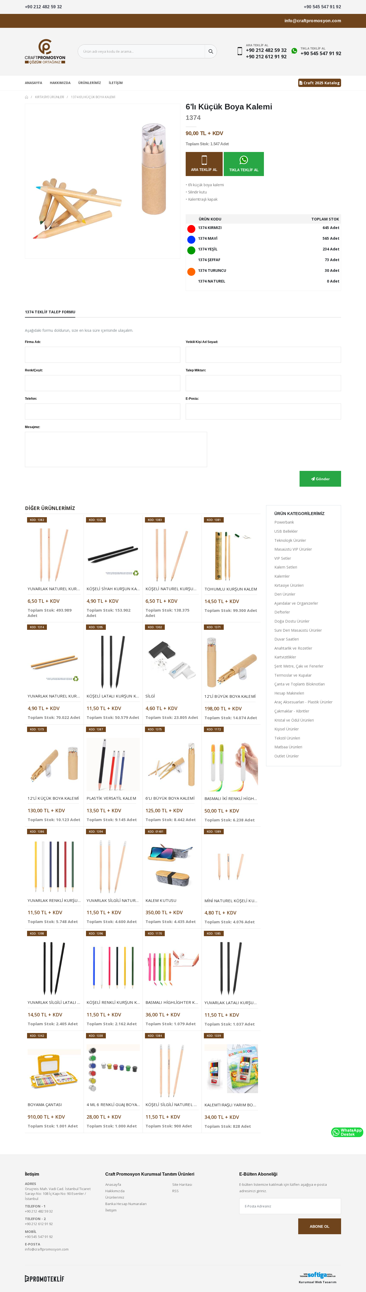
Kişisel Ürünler (286, 728)
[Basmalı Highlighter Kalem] (172, 968)
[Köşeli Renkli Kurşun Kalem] (113, 968)
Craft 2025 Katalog (321, 82)
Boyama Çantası (45, 1104)
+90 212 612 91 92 (266, 57)
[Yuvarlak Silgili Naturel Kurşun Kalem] (113, 866)
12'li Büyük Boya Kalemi (230, 696)
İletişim (116, 83)
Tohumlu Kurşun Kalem (230, 589)
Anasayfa (33, 83)
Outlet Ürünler (286, 756)
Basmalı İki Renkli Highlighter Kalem (245, 798)
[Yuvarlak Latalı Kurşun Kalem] (231, 969)
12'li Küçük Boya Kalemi (53, 798)
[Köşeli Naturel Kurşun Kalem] (172, 555)
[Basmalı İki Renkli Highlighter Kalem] (231, 764)
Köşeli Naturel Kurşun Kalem (178, 588)
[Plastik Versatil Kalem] (113, 764)
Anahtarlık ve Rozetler (293, 648)
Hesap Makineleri (289, 693)
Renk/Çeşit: (34, 370)
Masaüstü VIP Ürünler (293, 549)
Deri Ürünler (284, 594)
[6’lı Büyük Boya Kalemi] (172, 764)
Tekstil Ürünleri (287, 738)
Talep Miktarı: (196, 370)
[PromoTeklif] (44, 1278)
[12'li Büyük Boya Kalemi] (231, 662)
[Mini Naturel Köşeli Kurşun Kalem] (231, 867)
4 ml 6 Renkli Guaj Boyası (113, 1104)
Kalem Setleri (285, 567)
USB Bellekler (286, 531)
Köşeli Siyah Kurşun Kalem (116, 588)
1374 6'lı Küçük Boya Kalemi (93, 97)
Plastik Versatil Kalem (111, 798)
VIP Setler (282, 558)
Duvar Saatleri (286, 639)
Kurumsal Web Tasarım (317, 1282)
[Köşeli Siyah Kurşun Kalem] (113, 555)
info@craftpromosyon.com (313, 20)
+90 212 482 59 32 (43, 7)
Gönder (322, 479)
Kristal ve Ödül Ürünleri (294, 720)
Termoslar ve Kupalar (293, 675)
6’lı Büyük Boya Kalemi (170, 798)
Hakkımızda (60, 83)
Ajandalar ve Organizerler (296, 603)
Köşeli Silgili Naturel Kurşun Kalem (185, 1104)
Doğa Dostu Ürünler (291, 621)
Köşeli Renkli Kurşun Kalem (117, 1002)
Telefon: (31, 399)
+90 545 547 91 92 (322, 7)
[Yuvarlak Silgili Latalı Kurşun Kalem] (54, 968)
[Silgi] (172, 662)
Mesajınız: (32, 427)
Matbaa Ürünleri (288, 746)
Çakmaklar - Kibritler (291, 711)
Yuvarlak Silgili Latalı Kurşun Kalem (68, 1002)
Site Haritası (182, 1184)
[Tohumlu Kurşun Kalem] (231, 555)
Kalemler (282, 576)
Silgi (150, 696)
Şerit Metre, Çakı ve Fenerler (298, 666)
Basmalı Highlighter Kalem (175, 1002)
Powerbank (284, 522)
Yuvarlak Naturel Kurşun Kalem (63, 588)
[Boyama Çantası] (54, 1070)
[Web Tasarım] (317, 1275)
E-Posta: (192, 399)
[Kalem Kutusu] (172, 866)
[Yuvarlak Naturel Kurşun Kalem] (54, 555)
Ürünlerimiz (89, 83)
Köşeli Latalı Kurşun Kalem (117, 696)
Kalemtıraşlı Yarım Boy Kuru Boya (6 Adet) (251, 1104)
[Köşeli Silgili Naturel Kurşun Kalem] (172, 1070)
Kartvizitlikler (285, 657)
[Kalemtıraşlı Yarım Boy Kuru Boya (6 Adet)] (231, 1071)
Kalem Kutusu (160, 900)
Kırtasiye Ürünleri (49, 97)
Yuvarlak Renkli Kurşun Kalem (61, 900)
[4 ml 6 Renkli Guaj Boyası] (113, 1070)
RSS (175, 1190)
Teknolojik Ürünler (290, 540)
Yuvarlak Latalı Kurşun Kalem (237, 1002)
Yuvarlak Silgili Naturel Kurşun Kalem (129, 900)
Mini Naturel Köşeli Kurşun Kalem (241, 900)
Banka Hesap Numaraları (126, 1203)
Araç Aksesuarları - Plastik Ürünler (303, 701)
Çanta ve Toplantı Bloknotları (299, 684)
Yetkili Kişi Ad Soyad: (202, 342)
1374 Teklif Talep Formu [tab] (50, 311)
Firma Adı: (33, 342)
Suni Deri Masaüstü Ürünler (298, 630)
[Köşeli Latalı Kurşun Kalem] (113, 662)
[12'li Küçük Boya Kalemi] (54, 764)
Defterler (282, 612)
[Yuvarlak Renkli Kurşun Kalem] (54, 866)
